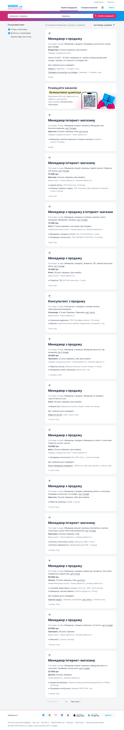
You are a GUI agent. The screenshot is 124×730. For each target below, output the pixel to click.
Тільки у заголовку (19, 29)
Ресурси (70, 722)
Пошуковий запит (16, 25)
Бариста (51, 69)
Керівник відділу (55, 600)
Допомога (79, 722)
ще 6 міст (81, 580)
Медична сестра (55, 415)
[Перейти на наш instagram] (56, 715)
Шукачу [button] (108, 715)
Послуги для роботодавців (19, 722)
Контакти (45, 722)
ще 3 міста (83, 131)
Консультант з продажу (66, 301)
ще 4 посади (63, 171)
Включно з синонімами (21, 33)
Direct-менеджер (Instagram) (60, 466)
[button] (102, 7)
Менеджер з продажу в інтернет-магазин (80, 212)
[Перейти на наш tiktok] (68, 715)
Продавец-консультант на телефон (63, 72)
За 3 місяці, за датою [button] (103, 25)
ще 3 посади (70, 128)
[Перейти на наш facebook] (43, 715)
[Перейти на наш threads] (49, 715)
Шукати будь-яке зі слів (21, 37)
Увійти (111, 8)
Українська (12, 715)
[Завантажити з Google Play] (94, 715)
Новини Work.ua (58, 722)
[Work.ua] (15, 7)
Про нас (35, 722)
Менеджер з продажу (65, 39)
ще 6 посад (75, 574)
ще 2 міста (90, 312)
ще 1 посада (82, 220)
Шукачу (110, 2)
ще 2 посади (53, 47)
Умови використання (95, 722)
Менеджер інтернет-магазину (71, 120)
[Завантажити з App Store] (79, 715)
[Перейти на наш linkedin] (62, 715)
